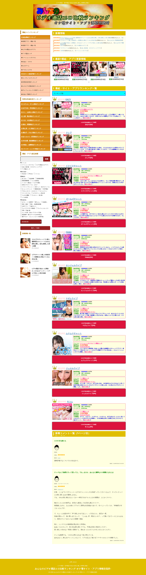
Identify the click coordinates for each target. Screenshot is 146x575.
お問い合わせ (73, 562)
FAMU (69, 232)
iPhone (82, 113)
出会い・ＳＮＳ (27, 61)
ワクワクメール (64, 48)
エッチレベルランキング (30, 78)
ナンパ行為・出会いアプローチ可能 (31, 212)
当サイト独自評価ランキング (32, 74)
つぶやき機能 (25, 195)
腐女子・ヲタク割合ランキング (32, 132)
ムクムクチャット (74, 333)
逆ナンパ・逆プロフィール (42, 187)
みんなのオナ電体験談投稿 (115, 40)
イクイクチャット (79, 77)
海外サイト (33, 206)
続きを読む (87, 118)
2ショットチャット (27, 189)
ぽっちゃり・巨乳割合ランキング (33, 136)
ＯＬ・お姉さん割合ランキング (32, 112)
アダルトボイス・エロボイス (29, 191)
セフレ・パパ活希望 (27, 202)
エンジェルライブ (74, 265)
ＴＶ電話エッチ (84, 142)
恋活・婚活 (25, 204)
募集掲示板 (38, 189)
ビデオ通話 (37, 182)
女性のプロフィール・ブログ (29, 185)
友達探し (45, 202)
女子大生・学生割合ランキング (32, 108)
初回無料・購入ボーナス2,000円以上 (32, 214)
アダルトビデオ (27, 70)
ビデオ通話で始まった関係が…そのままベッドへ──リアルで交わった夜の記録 (81, 43)
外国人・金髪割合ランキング (32, 145)
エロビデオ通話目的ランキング (32, 86)
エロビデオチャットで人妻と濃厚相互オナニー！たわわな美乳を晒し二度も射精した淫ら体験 (85, 37)
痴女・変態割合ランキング (31, 124)
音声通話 (45, 189)
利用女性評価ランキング (30, 82)
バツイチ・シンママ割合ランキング (34, 149)
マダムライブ (72, 298)
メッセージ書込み (26, 182)
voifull (62, 50)
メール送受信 (35, 180)
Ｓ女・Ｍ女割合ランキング (31, 120)
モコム (70, 401)
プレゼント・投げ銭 (37, 195)
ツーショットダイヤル (82, 50)
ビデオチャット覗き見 (39, 193)
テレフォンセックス (43, 208)
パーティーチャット (27, 187)
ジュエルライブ (73, 368)
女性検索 (31, 178)
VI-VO (59, 457)
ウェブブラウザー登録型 (28, 208)
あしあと (24, 178)
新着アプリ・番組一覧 (29, 41)
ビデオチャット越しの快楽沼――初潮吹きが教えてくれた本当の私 (78, 40)
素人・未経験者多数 (35, 204)
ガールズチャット (61, 77)
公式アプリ (25, 206)
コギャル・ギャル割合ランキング (33, 104)
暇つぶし (37, 202)
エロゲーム (26, 66)
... (81, 118)
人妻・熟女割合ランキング (31, 116)
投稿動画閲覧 (40, 178)
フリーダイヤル (26, 193)
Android (82, 146)
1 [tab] (89, 82)
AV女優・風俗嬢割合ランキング (33, 140)
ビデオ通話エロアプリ (81, 45)
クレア (98, 77)
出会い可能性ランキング (30, 94)
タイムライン (43, 191)
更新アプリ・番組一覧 (29, 45)
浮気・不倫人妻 (26, 210)
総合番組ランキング (29, 37)
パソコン (92, 278)
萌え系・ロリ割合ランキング (32, 128)
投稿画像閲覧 (25, 180)
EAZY (61, 45)
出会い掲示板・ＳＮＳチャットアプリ (91, 48)
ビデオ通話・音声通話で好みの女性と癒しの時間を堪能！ (73, 565)
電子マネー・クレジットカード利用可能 (32, 216)
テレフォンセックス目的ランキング (33, 90)
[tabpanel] (61, 71)
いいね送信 (25, 197)
